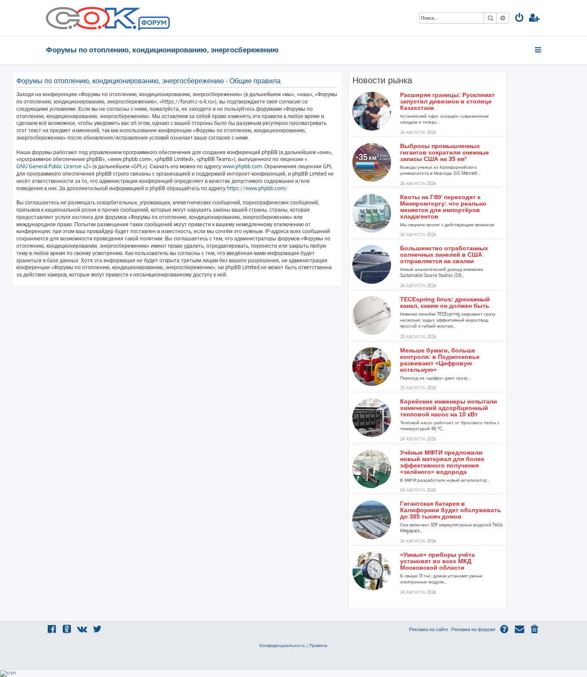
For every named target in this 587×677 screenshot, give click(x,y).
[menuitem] (520, 18)
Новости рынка (382, 80)
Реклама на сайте (428, 629)
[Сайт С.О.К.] (108, 18)
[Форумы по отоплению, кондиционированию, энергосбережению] (153, 24)
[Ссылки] (538, 50)
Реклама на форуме (473, 629)
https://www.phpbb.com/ (257, 188)
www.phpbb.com (242, 166)
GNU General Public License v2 (52, 166)
